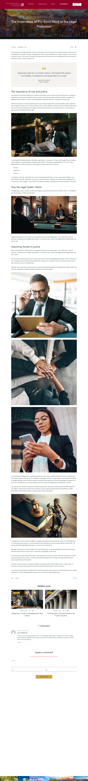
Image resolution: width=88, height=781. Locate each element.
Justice (49, 592)
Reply (20, 642)
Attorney (13, 47)
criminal (17, 578)
